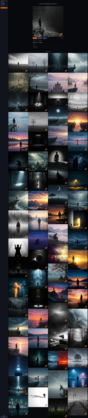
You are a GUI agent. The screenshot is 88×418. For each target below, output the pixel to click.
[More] (60, 38)
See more (40, 40)
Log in (4, 415)
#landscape (34, 42)
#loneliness (40, 42)
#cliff (37, 42)
